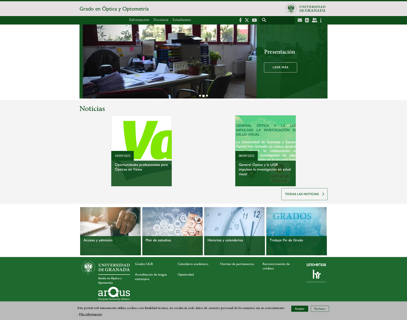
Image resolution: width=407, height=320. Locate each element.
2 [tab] (203, 96)
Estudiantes (182, 20)
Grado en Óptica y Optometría (114, 8)
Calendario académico (193, 264)
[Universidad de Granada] (305, 8)
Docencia (160, 20)
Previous (84, 62)
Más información (90, 314)
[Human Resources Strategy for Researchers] (316, 276)
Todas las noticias (302, 194)
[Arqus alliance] (114, 293)
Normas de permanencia (237, 264)
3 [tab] (207, 96)
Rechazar (319, 308)
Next (322, 62)
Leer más (277, 67)
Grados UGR (144, 264)
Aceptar (300, 308)
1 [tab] (200, 96)
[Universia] (316, 264)
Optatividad (186, 274)
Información (139, 20)
